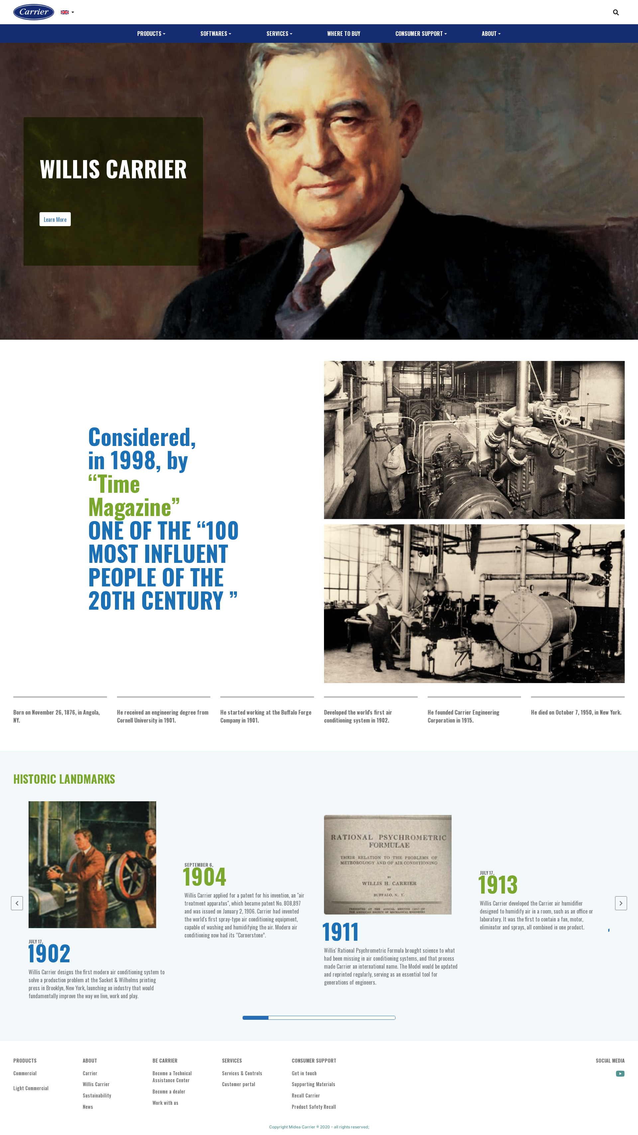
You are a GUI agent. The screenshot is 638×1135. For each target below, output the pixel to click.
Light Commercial (31, 1088)
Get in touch (304, 1073)
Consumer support (419, 34)
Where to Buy (343, 34)
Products (149, 34)
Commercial (25, 1073)
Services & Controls (242, 1073)
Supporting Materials (313, 1084)
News (88, 1106)
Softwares (213, 34)
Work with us (165, 1102)
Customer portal (238, 1084)
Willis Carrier (96, 1084)
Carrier (90, 1073)
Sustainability (97, 1095)
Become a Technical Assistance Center (172, 1077)
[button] (67, 12)
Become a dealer (169, 1091)
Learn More (55, 219)
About (489, 34)
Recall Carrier (306, 1095)
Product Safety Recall (314, 1106)
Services (277, 34)
